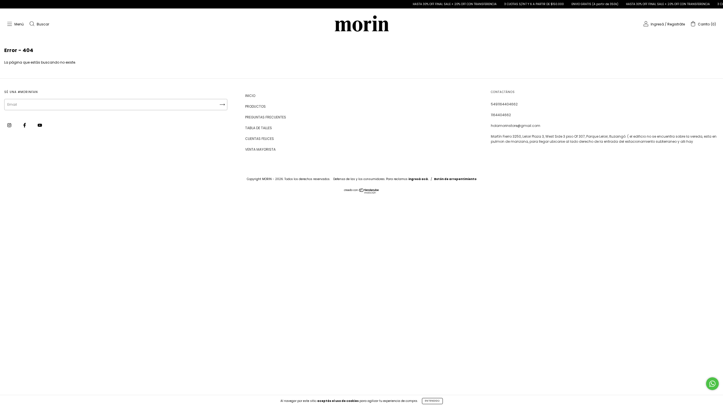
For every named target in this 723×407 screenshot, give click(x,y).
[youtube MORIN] (40, 125)
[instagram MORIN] (9, 125)
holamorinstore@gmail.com (515, 125)
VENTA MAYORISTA (260, 149)
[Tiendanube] (361, 192)
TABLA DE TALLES (258, 127)
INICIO (250, 95)
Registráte (676, 24)
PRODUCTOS (255, 106)
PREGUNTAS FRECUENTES (265, 117)
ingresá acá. (418, 179)
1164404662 (501, 114)
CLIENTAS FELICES (259, 138)
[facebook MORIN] (25, 125)
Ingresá (657, 24)
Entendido (432, 400)
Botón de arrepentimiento (455, 179)
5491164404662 (504, 104)
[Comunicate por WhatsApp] (712, 383)
